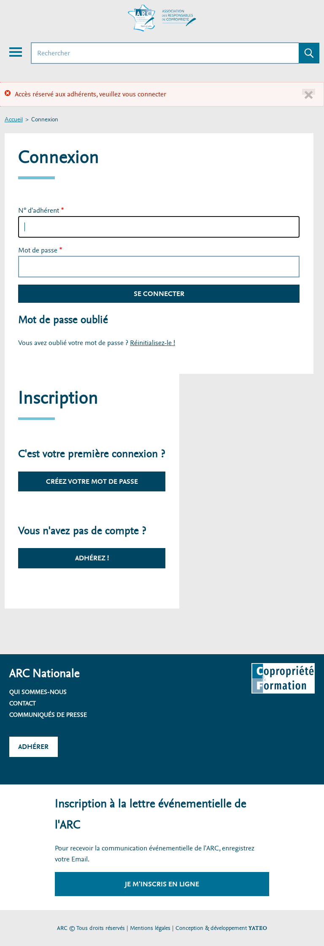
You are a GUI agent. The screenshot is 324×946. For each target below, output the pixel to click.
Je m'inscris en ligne (162, 884)
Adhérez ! (92, 558)
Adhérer (33, 746)
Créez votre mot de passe (92, 481)
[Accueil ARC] (162, 18)
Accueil (14, 120)
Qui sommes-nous (38, 692)
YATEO (257, 928)
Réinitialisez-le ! (152, 342)
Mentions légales (150, 928)
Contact (22, 703)
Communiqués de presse (48, 714)
